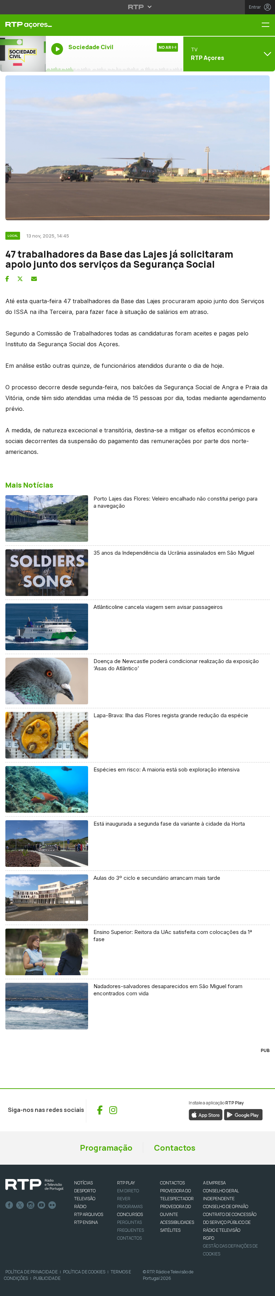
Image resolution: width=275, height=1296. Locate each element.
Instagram (31, 1205)
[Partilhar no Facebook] (7, 279)
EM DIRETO (128, 1191)
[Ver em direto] (23, 54)
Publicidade (47, 1278)
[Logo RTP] (34, 1185)
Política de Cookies (84, 1272)
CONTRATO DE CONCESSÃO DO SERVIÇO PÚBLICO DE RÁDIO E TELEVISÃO (229, 1222)
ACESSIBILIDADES (177, 1222)
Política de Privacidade (31, 1272)
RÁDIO (80, 1206)
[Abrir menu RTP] (137, 7)
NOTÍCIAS (83, 1183)
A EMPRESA (214, 1183)
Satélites (170, 1230)
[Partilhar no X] (20, 279)
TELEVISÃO (84, 1199)
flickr (52, 1205)
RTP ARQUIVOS (88, 1214)
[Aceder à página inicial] (23, 25)
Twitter (20, 1205)
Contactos (175, 1147)
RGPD (208, 1238)
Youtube (41, 1205)
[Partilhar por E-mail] (34, 279)
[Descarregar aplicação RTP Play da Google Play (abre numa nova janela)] (243, 1114)
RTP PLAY (126, 1183)
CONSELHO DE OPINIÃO (225, 1206)
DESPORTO (85, 1191)
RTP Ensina (86, 1222)
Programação (106, 1147)
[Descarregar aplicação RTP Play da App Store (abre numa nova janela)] (206, 1114)
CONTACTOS (172, 1183)
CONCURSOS (130, 1214)
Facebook (9, 1205)
